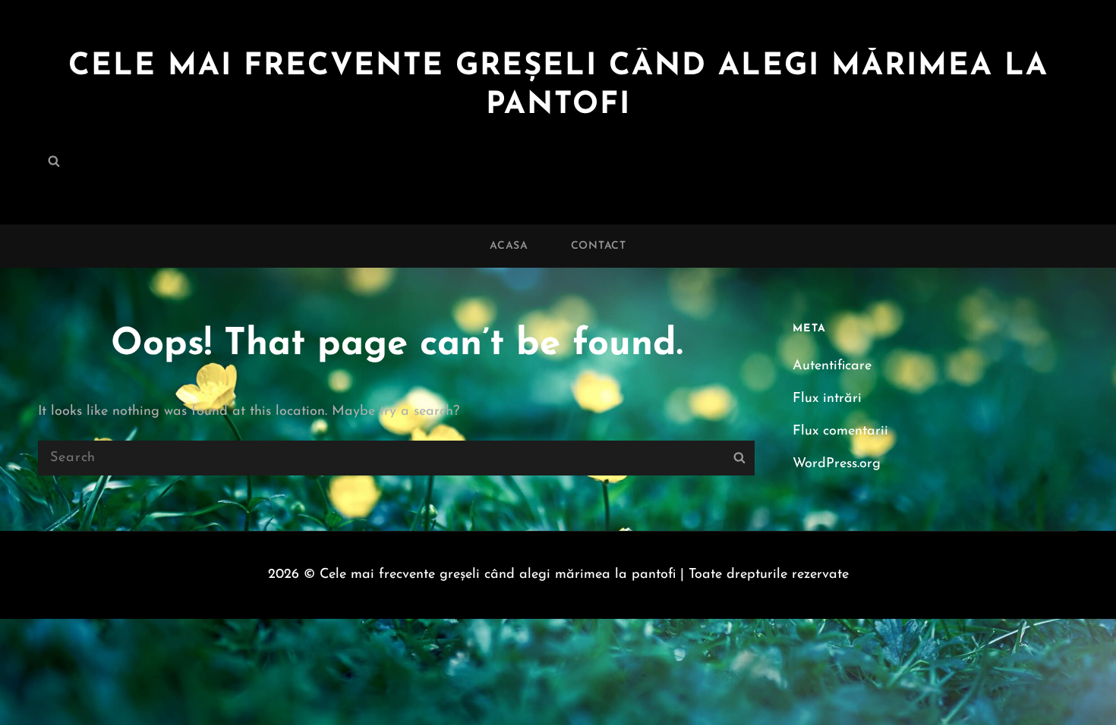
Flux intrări (827, 399)
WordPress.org (837, 464)
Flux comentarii (840, 431)
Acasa (509, 246)
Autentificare (832, 366)
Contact (598, 246)
